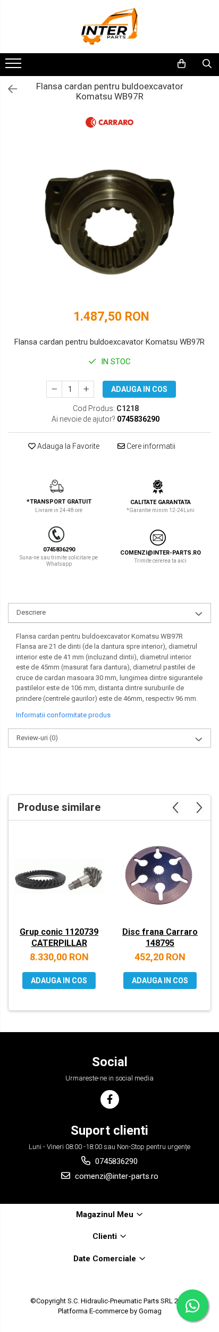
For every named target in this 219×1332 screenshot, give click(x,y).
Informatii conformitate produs (63, 715)
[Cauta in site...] (207, 63)
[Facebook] (109, 1099)
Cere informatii (150, 446)
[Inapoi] (8, 89)
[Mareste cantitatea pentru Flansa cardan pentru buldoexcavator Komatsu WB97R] (86, 389)
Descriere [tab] (31, 612)
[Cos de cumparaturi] (181, 63)
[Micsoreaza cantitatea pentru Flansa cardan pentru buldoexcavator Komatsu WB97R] (54, 389)
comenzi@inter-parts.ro (115, 1176)
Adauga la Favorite (67, 446)
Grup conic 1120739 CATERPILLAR (59, 937)
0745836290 (115, 1161)
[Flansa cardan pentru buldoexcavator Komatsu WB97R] (109, 225)
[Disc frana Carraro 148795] (160, 876)
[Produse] (14, 66)
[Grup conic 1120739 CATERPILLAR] (59, 876)
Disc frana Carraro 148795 (160, 937)
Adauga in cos (139, 389)
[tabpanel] (109, 225)
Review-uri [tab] (37, 738)
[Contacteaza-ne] (154, 63)
